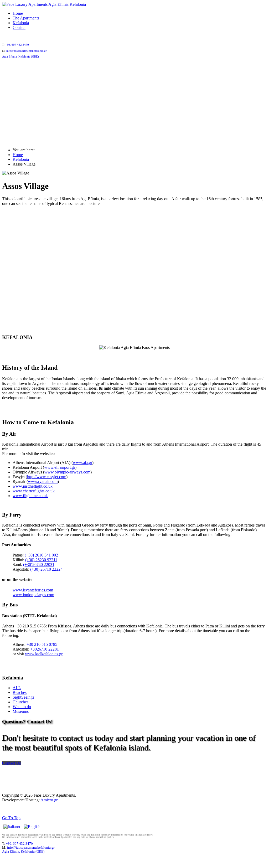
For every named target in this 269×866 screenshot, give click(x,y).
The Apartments (26, 18)
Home (18, 13)
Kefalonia (21, 22)
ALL (17, 687)
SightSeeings (23, 697)
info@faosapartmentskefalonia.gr (26, 50)
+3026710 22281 (44, 649)
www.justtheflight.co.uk (33, 486)
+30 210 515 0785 (42, 644)
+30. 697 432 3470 (17, 44)
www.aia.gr (82, 462)
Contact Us (11, 763)
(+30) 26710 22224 (46, 569)
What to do (22, 706)
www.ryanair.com (43, 481)
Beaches (20, 692)
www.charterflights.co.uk (34, 491)
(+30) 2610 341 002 (41, 555)
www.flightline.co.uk (30, 495)
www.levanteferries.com (33, 590)
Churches (20, 702)
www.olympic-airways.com (67, 472)
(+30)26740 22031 (38, 564)
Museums (21, 711)
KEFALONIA (134, 107)
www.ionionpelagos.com (33, 594)
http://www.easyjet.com (46, 477)
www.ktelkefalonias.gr (44, 654)
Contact (19, 27)
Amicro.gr (48, 800)
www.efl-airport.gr (59, 467)
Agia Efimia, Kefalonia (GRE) (20, 56)
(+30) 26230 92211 (41, 560)
